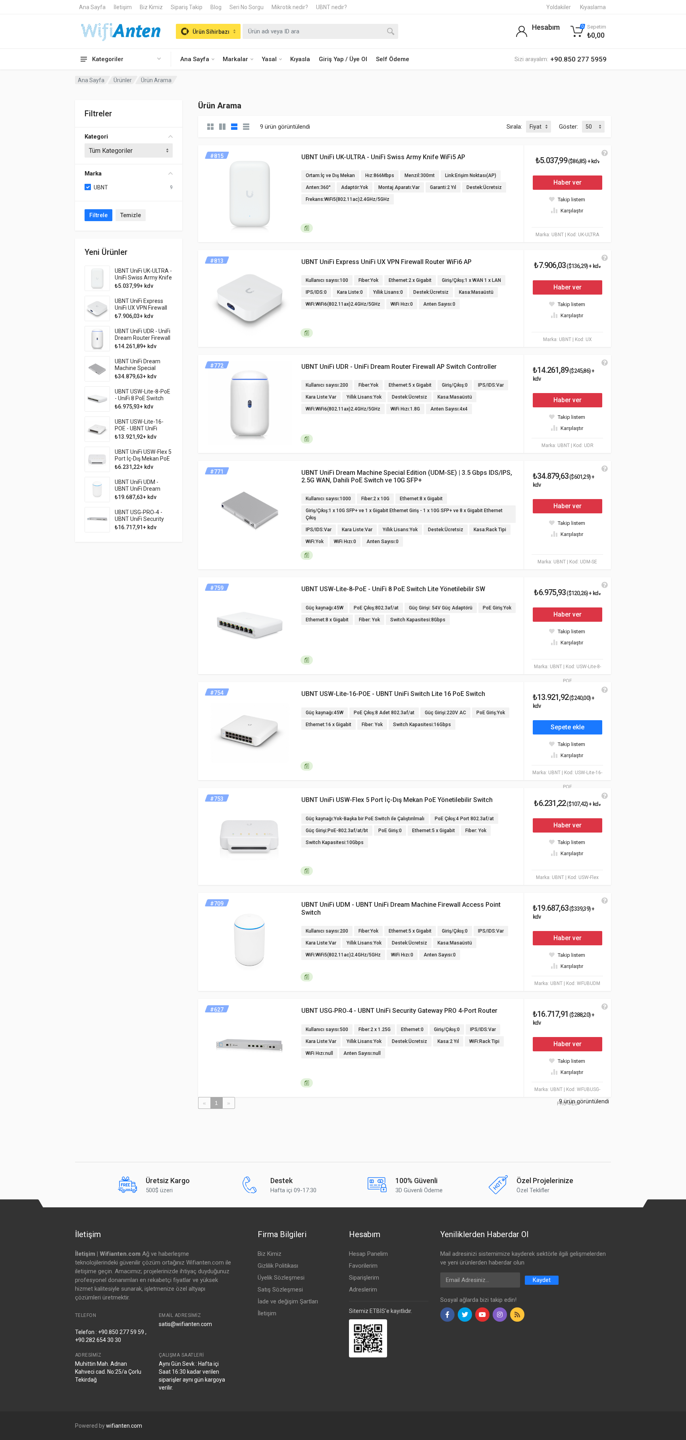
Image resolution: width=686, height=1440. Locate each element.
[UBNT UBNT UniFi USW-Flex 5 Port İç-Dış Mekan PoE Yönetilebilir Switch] (97, 459)
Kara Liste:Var (321, 397)
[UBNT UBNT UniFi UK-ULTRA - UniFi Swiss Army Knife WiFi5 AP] (97, 278)
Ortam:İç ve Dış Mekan (330, 175)
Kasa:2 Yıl (448, 1041)
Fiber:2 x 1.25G (374, 1029)
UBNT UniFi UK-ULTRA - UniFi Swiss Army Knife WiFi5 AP (143, 277)
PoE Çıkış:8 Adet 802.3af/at (384, 712)
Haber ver (567, 182)
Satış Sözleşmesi (280, 1289)
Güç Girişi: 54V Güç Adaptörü (440, 608)
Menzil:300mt (420, 175)
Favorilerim (363, 1265)
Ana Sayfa (92, 7)
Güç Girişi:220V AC (445, 712)
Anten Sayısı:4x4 (449, 409)
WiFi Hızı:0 (402, 304)
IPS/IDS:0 (316, 292)
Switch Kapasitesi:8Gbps (417, 620)
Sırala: (514, 126)
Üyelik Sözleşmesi (281, 1277)
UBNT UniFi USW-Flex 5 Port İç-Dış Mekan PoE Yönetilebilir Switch (143, 458)
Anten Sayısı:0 (439, 304)
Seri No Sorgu (246, 7)
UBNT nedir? (331, 7)
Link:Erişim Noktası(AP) (470, 175)
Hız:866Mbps (379, 175)
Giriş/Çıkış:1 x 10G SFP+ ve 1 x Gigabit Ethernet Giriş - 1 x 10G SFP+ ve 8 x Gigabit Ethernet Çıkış (404, 514)
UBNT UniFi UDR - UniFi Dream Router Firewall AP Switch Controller (142, 338)
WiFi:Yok (315, 541)
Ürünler (123, 80)
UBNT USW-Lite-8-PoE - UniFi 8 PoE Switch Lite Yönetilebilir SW (142, 398)
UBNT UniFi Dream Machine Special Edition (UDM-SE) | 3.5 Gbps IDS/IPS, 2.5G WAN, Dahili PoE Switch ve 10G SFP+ (406, 476)
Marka (93, 173)
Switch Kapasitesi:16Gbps (422, 724)
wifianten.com (124, 1426)
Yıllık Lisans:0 (388, 292)
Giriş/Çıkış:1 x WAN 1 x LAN (471, 280)
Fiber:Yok (368, 280)
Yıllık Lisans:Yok (364, 397)
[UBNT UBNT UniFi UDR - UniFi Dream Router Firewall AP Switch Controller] (97, 338)
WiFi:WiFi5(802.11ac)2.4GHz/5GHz (343, 955)
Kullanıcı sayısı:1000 (328, 498)
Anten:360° (318, 187)
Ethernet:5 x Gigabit (410, 385)
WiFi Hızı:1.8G (405, 409)
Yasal (269, 59)
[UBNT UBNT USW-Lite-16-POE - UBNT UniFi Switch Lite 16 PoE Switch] (97, 429)
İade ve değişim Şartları (288, 1301)
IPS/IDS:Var (491, 385)
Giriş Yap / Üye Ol (343, 59)
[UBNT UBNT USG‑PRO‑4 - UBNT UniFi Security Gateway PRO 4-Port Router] (97, 519)
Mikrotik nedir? (290, 7)
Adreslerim (363, 1289)
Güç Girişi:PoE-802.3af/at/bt (337, 830)
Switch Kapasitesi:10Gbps (335, 842)
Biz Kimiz (151, 7)
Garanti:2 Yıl (443, 187)
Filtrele (98, 215)
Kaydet (542, 1280)
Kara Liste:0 (350, 292)
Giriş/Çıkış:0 (455, 385)
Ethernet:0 (412, 1029)
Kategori (96, 136)
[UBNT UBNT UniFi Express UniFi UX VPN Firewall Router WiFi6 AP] (97, 308)
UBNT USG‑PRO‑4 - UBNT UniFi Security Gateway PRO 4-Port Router (140, 522)
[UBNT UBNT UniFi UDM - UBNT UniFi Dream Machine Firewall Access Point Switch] (97, 489)
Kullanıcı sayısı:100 (327, 280)
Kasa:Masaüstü (476, 292)
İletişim (123, 7)
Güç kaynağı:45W (324, 608)
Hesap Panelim (368, 1253)
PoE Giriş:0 (390, 830)
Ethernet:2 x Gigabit (410, 280)
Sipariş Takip (186, 7)
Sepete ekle (567, 727)
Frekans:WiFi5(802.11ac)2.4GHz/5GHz (347, 199)
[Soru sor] (604, 153)
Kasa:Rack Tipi (490, 529)
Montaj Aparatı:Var (399, 187)
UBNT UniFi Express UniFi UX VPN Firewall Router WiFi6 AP (141, 308)
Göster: (568, 126)
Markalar (235, 59)
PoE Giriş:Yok (497, 608)
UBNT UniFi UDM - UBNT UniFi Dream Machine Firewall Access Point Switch (140, 492)
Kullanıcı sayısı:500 (327, 1029)
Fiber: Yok (369, 620)
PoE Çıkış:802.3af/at (376, 608)
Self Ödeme (392, 59)
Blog (216, 7)
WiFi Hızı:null (319, 1053)
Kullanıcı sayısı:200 (327, 385)
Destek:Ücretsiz (484, 187)
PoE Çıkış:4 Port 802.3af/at (464, 818)
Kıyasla (300, 59)
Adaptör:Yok (354, 187)
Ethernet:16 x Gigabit (328, 724)
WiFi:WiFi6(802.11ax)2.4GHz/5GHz (343, 304)
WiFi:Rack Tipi (484, 1041)
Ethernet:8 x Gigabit (421, 498)
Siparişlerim (364, 1277)
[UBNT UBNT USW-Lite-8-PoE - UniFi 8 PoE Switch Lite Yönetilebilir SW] (97, 399)
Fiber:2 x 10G (375, 498)
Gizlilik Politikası (278, 1265)
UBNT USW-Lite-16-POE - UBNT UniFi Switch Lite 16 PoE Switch (139, 431)
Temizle (130, 215)
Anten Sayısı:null (362, 1053)
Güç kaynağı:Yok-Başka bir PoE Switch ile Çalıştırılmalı (365, 818)
